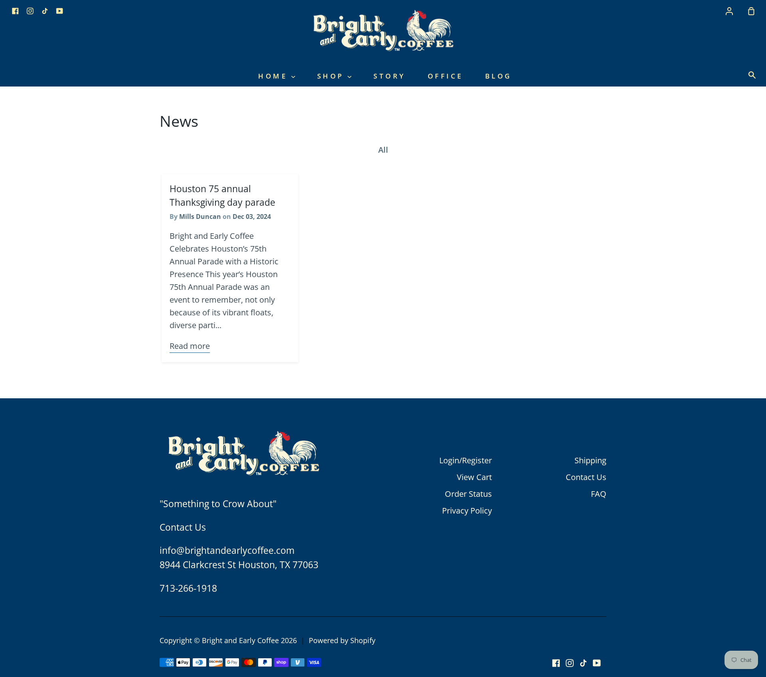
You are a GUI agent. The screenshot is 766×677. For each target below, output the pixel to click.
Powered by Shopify (342, 640)
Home (274, 76)
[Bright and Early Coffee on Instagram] (570, 663)
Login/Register (465, 460)
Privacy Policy (467, 510)
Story (389, 76)
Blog (498, 76)
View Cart (474, 477)
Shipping (590, 460)
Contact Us (586, 477)
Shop (332, 76)
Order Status (468, 493)
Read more (190, 345)
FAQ (598, 493)
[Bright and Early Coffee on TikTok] (583, 663)
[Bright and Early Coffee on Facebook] (556, 663)
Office (445, 76)
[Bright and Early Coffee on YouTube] (597, 663)
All (383, 149)
